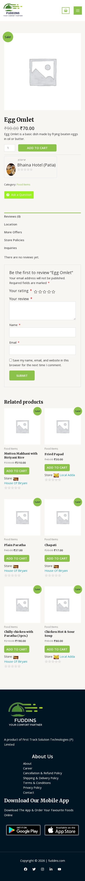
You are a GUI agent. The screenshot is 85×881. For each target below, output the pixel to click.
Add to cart (37, 148)
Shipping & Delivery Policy (40, 778)
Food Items (23, 184)
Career (27, 768)
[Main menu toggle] (78, 10)
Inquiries (10, 248)
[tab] (42, 216)
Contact (28, 792)
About (27, 763)
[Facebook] (25, 869)
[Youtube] (59, 869)
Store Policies (14, 240)
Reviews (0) (12, 216)
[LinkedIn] (51, 869)
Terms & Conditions (37, 783)
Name (14, 325)
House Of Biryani (15, 483)
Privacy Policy (32, 787)
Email (14, 342)
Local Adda (67, 475)
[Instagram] (42, 869)
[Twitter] (34, 869)
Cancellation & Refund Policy (42, 773)
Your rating (20, 290)
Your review (20, 298)
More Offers (13, 232)
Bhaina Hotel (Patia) (36, 164)
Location (10, 224)
